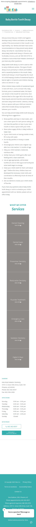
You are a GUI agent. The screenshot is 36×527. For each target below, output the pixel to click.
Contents (17, 30)
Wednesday (14, 406)
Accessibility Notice (25, 487)
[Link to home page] (14, 9)
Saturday (14, 414)
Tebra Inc (17, 482)
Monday (14, 401)
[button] (33, 8)
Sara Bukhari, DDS (7, 30)
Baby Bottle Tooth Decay (22, 32)
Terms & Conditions (10, 487)
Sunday (10, 416)
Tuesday (14, 404)
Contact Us (18, 491)
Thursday (14, 409)
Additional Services (28, 30)
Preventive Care (8, 32)
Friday (14, 411)
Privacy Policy (27, 482)
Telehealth (14, 1)
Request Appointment (11, 432)
